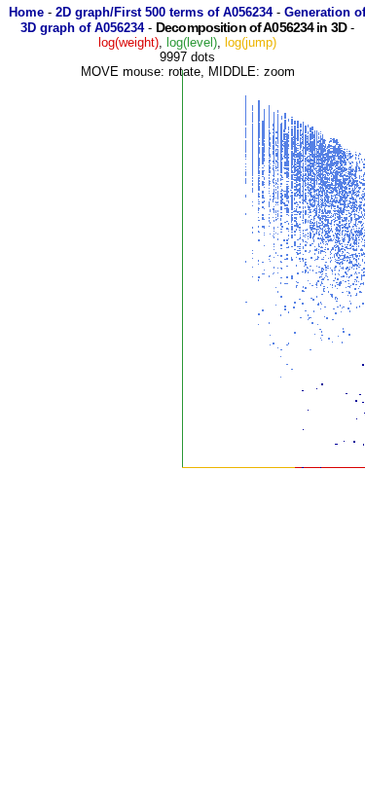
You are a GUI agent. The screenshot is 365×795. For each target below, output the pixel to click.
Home (26, 12)
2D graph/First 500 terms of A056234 (164, 12)
